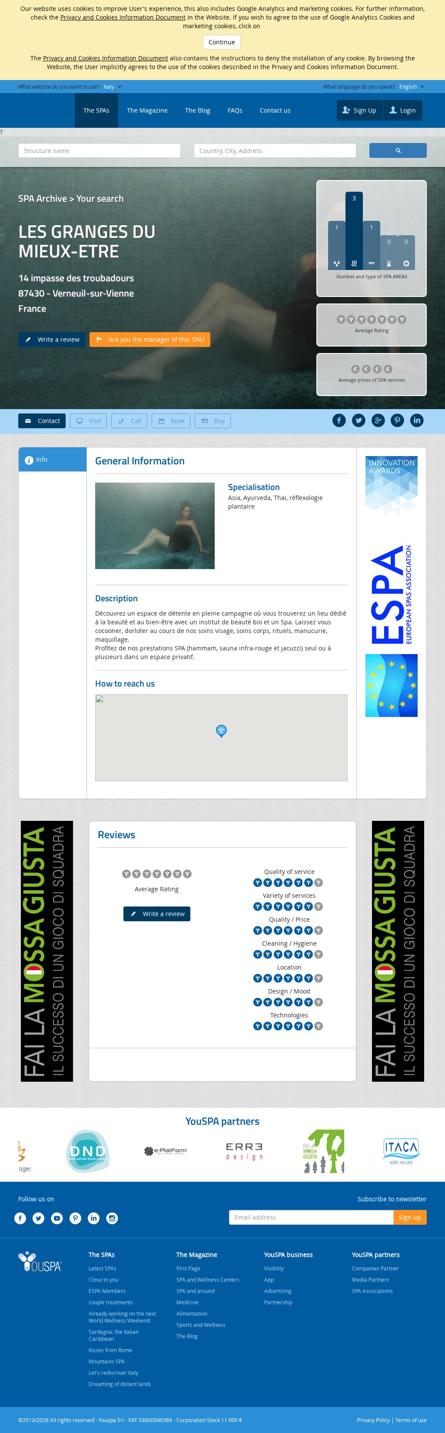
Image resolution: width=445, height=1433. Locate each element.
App (269, 1279)
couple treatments (111, 1302)
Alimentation (191, 1313)
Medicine (187, 1302)
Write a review (56, 339)
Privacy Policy (373, 1419)
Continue (222, 42)
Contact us (275, 110)
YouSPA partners (376, 1254)
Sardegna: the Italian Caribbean (114, 1335)
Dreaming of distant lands (120, 1383)
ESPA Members (107, 1290)
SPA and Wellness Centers (207, 1279)
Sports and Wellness (201, 1324)
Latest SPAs (102, 1268)
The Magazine (147, 110)
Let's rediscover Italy (113, 1372)
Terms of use (411, 1419)
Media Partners (370, 1279)
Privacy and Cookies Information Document (123, 17)
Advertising (278, 1290)
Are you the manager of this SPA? (154, 339)
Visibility (274, 1268)
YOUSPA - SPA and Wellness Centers (40, 108)
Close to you (103, 1279)
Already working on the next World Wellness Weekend (122, 1317)
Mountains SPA (107, 1361)
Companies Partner (375, 1268)
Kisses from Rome (110, 1349)
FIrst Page (188, 1268)
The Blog (197, 110)
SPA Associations (372, 1290)
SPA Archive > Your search (71, 198)
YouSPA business (288, 1254)
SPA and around (195, 1290)
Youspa (40, 1261)
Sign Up (364, 110)
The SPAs (96, 110)
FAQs (235, 110)
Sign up (410, 1217)
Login (407, 110)
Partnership (278, 1302)
